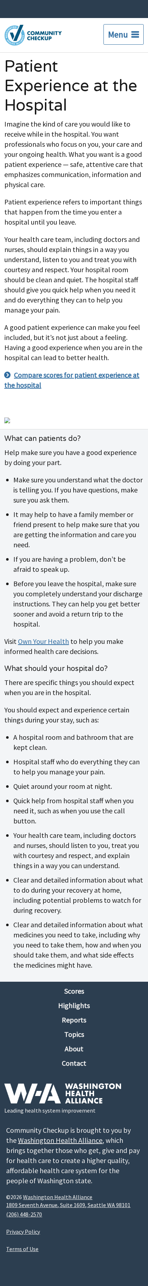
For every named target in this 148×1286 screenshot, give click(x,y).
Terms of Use (22, 1248)
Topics (74, 1034)
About (74, 1048)
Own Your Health (43, 641)
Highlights (74, 1005)
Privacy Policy (23, 1231)
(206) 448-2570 (24, 1214)
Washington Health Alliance (60, 1140)
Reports (74, 1019)
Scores (74, 990)
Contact (74, 1063)
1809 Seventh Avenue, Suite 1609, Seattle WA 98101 (68, 1204)
